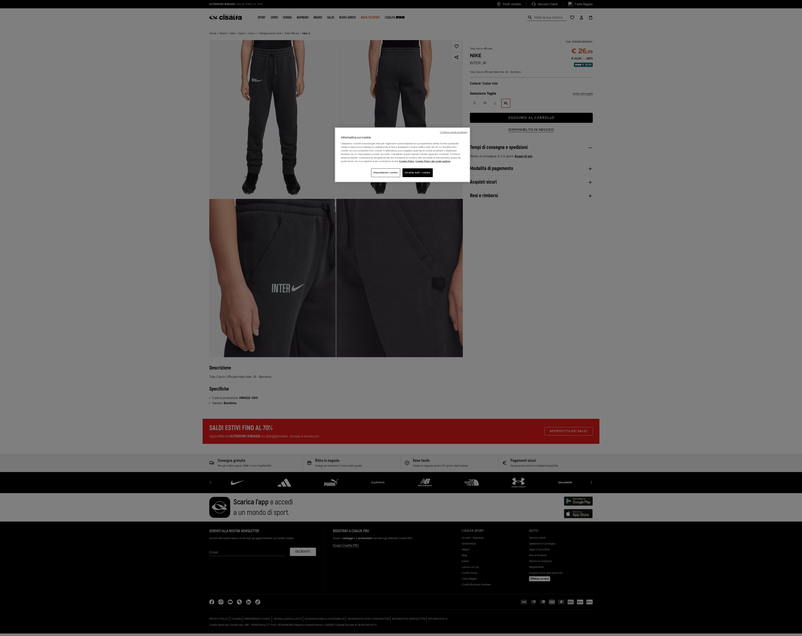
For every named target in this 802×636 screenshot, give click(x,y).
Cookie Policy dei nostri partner (432, 161)
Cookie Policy (406, 161)
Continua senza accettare (453, 132)
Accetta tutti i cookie (417, 172)
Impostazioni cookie (385, 172)
